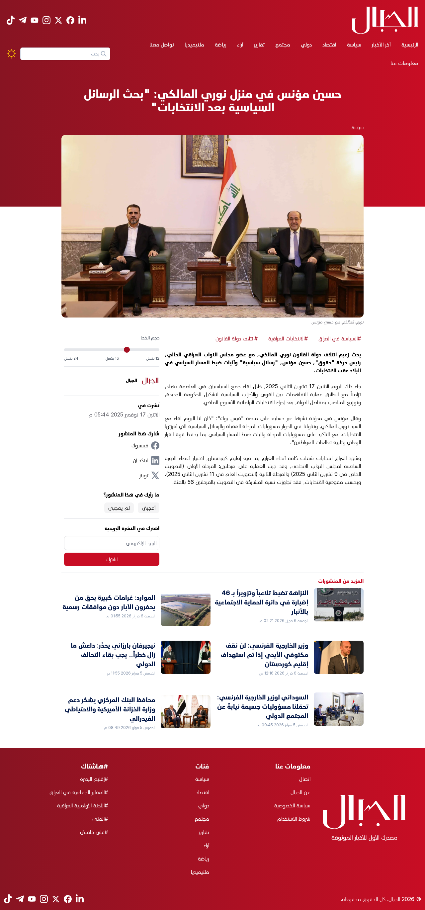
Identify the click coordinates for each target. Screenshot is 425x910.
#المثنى (100, 818)
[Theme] (11, 53)
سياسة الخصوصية (292, 805)
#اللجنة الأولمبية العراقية (82, 805)
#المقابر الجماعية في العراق (78, 792)
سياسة (354, 44)
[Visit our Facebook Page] (70, 20)
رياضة (220, 44)
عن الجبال (300, 792)
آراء (240, 44)
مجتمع (282, 44)
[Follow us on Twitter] (58, 20)
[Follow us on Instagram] (46, 20)
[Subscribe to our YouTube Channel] (35, 20)
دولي (306, 44)
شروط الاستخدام (293, 818)
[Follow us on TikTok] (11, 20)
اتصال (304, 778)
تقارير (259, 44)
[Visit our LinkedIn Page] (82, 20)
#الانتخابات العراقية (288, 338)
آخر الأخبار (381, 44)
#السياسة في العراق (339, 338)
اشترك (112, 559)
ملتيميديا (194, 44)
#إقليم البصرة (94, 778)
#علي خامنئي (94, 832)
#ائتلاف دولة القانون (236, 338)
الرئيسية (409, 44)
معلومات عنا (404, 63)
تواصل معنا (161, 44)
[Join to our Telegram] (23, 20)
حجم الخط (150, 337)
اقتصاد (329, 44)
